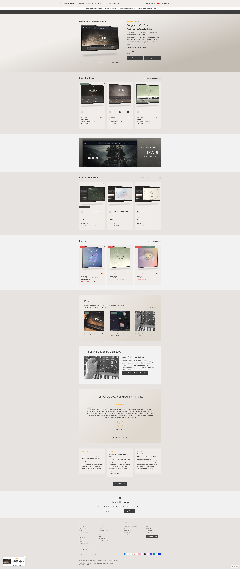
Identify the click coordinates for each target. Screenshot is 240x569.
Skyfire (83, 219)
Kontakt (93, 3)
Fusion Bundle (113, 276)
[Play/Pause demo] (80, 62)
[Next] (157, 12)
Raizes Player (140, 34)
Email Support (149, 530)
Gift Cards (82, 541)
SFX (110, 3)
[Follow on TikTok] (90, 549)
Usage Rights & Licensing (130, 526)
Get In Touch (149, 528)
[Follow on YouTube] (86, 549)
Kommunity (101, 536)
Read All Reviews (120, 483)
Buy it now (152, 58)
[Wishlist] (176, 3)
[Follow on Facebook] (80, 549)
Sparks (99, 3)
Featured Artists (103, 538)
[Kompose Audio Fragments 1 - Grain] (100, 41)
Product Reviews (83, 543)
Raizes (87, 3)
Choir (110, 119)
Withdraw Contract (152, 536)
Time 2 (111, 219)
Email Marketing (150, 532)
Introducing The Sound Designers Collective (145, 334)
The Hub (114, 3)
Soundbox (80, 3)
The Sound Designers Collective (104, 531)
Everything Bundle (86, 276)
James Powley (84, 117)
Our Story (101, 526)
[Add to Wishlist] (103, 83)
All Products (82, 526)
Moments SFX (82, 537)
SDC (119, 3)
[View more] (101, 367)
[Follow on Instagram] (83, 549)
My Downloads (152, 3)
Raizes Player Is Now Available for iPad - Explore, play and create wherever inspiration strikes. (120, 12)
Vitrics (138, 219)
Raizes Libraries (83, 530)
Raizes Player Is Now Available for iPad (94, 334)
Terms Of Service (128, 535)
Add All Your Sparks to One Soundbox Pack (117, 334)
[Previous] (82, 12)
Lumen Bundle (141, 276)
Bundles (104, 3)
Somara (139, 119)
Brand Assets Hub (103, 540)
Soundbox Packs (83, 528)
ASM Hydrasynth (154, 37)
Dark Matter (84, 119)
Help (147, 3)
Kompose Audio (112, 117)
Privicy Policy (127, 532)
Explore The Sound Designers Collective (135, 372)
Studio (100, 528)
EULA (125, 528)
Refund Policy (127, 530)
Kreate (100, 534)
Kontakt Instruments (84, 532)
